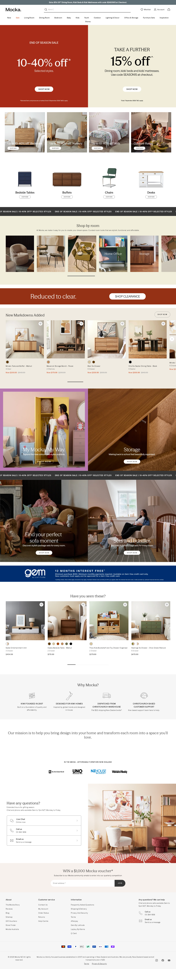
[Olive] (66, 643)
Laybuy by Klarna (78, 929)
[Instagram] (156, 960)
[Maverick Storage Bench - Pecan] (66, 339)
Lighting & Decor (112, 18)
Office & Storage (131, 18)
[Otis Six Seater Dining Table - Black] (148, 339)
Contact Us (42, 905)
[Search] (46, 9)
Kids (77, 18)
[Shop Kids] (109, 132)
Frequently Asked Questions (82, 905)
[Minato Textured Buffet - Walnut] (25, 339)
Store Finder (11, 925)
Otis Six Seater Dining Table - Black (143, 366)
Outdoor (97, 18)
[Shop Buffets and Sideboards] (67, 182)
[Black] (130, 362)
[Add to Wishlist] (40, 324)
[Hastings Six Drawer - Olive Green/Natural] (150, 620)
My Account (43, 909)
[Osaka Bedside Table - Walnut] (67, 620)
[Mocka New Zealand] (13, 9)
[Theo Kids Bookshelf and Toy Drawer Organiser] (108, 620)
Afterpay (74, 921)
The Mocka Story (13, 905)
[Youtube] (169, 960)
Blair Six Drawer (94, 366)
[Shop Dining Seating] (109, 182)
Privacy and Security (79, 913)
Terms (73, 917)
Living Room (29, 18)
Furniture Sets (149, 18)
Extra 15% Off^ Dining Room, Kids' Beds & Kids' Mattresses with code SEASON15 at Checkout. (88, 2)
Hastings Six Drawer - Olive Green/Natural (148, 648)
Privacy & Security (99, 964)
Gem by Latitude (78, 925)
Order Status (43, 913)
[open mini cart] (168, 9)
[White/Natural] (7, 643)
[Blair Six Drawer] (107, 339)
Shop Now (162, 314)
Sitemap (9, 917)
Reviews (9, 909)
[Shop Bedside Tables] (25, 182)
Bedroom (58, 18)
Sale (17, 18)
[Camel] (62, 643)
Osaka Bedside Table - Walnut (60, 648)
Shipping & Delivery (79, 909)
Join (120, 883)
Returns (41, 917)
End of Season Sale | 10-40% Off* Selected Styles (40, 212)
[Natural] (89, 362)
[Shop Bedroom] (25, 132)
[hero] (88, 296)
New (9, 18)
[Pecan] (48, 362)
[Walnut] (7, 362)
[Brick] (58, 643)
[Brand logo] (56, 771)
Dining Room (44, 18)
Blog (7, 913)
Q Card (74, 933)
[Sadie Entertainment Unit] (25, 620)
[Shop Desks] (151, 182)
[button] (172, 339)
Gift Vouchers (11, 921)
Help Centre (43, 921)
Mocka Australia (12, 929)
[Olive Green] (133, 643)
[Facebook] (163, 960)
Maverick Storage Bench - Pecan (60, 366)
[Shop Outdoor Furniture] (151, 132)
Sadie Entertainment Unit (16, 648)
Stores (88, 22)
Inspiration (164, 18)
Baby (69, 18)
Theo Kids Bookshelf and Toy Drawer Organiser (108, 648)
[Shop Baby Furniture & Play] (67, 132)
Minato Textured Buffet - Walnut (19, 366)
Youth (86, 18)
